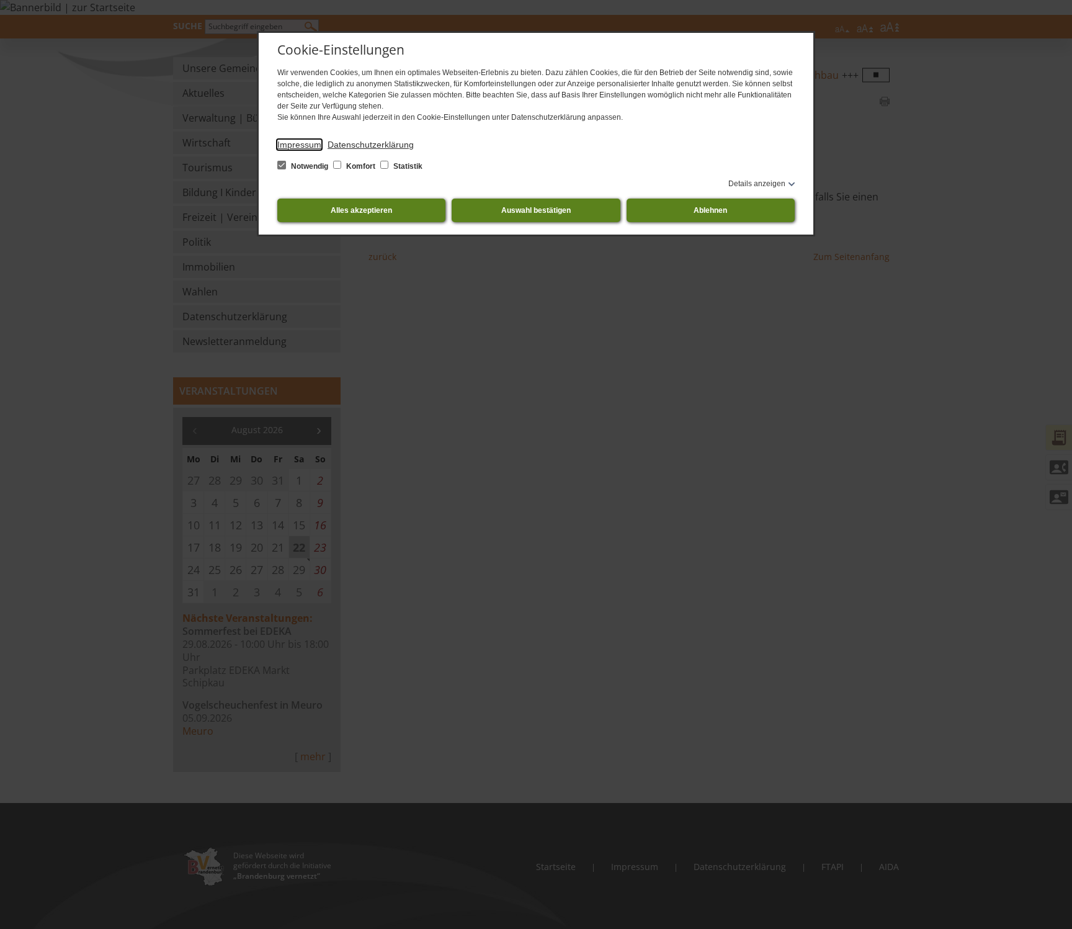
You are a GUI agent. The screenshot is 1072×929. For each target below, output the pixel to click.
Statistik (406, 166)
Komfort (360, 166)
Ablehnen (710, 210)
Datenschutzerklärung (371, 145)
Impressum (299, 145)
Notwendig (309, 166)
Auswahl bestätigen (536, 210)
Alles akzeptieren (361, 210)
